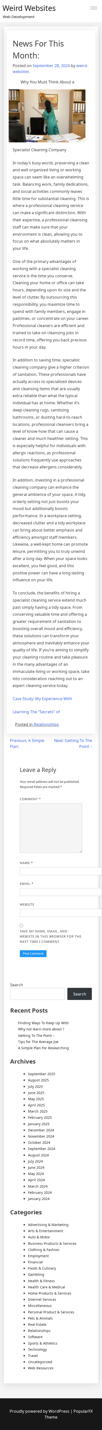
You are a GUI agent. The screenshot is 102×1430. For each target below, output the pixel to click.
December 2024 (41, 1130)
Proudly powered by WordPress (40, 1411)
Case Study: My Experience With (42, 698)
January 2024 (39, 1198)
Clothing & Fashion (43, 1249)
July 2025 (35, 1086)
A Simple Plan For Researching (43, 1048)
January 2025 (39, 1124)
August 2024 (38, 1155)
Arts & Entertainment (45, 1230)
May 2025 (36, 1099)
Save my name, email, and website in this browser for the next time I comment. (50, 936)
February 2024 (40, 1192)
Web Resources (40, 1368)
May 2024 (36, 1173)
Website (27, 904)
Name (26, 863)
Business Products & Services (52, 1243)
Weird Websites (29, 8)
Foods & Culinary (42, 1268)
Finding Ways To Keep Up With (43, 1023)
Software (35, 1336)
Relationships (46, 724)
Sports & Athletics (42, 1343)
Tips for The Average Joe (38, 1041)
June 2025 (36, 1092)
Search (16, 985)
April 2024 (36, 1179)
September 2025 (41, 1074)
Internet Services (42, 1299)
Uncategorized (40, 1361)
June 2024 (36, 1167)
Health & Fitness (41, 1280)
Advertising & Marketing (48, 1224)
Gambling (36, 1274)
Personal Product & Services (51, 1312)
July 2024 (35, 1161)
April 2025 (36, 1105)
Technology (37, 1349)
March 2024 (38, 1186)
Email (26, 883)
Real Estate (37, 1324)
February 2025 (40, 1117)
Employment (38, 1255)
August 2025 (38, 1080)
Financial (35, 1262)
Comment (30, 799)
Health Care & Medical (46, 1287)
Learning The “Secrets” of (36, 712)
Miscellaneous (40, 1305)
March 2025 (38, 1111)
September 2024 (41, 1148)
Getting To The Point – (36, 1035)
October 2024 (39, 1142)
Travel (33, 1355)
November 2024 (41, 1136)
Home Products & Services (49, 1293)
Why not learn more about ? (41, 1029)
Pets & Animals (40, 1318)
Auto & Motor (39, 1237)
